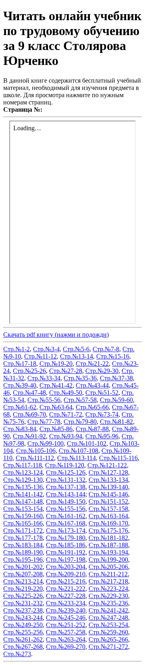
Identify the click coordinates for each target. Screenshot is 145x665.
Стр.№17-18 (19, 363)
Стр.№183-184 (23, 545)
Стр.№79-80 (80, 421)
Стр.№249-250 (23, 624)
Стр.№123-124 (23, 472)
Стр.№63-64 (55, 407)
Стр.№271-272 (108, 646)
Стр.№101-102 (86, 443)
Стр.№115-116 (118, 457)
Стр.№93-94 (65, 436)
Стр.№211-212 (108, 574)
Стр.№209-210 (65, 574)
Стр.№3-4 (46, 349)
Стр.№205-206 (108, 566)
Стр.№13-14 (76, 356)
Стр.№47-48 (29, 392)
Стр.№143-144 (65, 494)
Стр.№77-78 (43, 421)
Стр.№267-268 (23, 646)
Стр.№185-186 (65, 545)
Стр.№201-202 (23, 566)
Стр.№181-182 (108, 537)
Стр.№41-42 (55, 385)
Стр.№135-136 (23, 487)
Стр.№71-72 (65, 414)
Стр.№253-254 (108, 624)
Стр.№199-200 (108, 559)
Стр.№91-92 (29, 436)
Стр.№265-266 (108, 639)
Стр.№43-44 (92, 385)
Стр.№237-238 (23, 610)
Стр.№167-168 (65, 523)
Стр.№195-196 (23, 559)
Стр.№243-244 (23, 617)
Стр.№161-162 (65, 516)
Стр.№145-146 (108, 494)
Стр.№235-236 (108, 603)
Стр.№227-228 (65, 595)
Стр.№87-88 (92, 428)
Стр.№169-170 (108, 523)
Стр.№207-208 (23, 574)
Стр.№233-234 (65, 603)
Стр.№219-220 (23, 588)
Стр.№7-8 (106, 349)
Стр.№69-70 (29, 414)
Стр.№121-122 (107, 465)
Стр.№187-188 (108, 545)
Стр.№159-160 (23, 516)
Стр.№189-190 (23, 552)
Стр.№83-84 (19, 428)
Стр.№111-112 (35, 457)
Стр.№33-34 (43, 378)
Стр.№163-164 (108, 516)
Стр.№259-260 (108, 632)
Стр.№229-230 (108, 595)
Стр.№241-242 (108, 610)
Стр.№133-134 (108, 479)
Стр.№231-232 (23, 603)
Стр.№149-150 (65, 501)
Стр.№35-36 (80, 378)
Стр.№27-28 (65, 370)
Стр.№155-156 (65, 508)
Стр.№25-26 (29, 370)
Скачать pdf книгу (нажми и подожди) (56, 334)
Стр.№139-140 (108, 487)
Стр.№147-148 (23, 501)
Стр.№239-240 (65, 610)
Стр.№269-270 (65, 646)
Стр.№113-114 (76, 457)
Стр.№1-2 (16, 349)
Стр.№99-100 (45, 443)
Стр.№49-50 (65, 392)
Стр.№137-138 (65, 487)
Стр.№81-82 (116, 421)
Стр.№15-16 (112, 356)
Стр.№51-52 (101, 392)
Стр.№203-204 (65, 566)
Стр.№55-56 (43, 399)
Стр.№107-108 (78, 450)
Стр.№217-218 (108, 581)
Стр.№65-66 (92, 407)
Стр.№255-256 (23, 632)
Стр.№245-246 (65, 617)
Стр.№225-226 (23, 595)
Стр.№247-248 (108, 617)
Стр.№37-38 (116, 378)
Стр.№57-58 (80, 399)
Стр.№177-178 (23, 537)
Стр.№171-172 (23, 530)
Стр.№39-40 (19, 385)
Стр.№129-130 (23, 479)
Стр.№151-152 (108, 501)
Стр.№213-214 (23, 581)
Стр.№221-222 (65, 588)
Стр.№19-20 (55, 363)
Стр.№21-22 (92, 363)
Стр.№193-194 (108, 552)
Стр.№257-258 (65, 632)
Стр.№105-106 (36, 450)
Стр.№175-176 (108, 530)
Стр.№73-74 (101, 414)
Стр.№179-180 (65, 537)
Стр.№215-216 (65, 581)
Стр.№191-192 (65, 552)
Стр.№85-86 (55, 428)
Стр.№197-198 (65, 559)
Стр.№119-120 (64, 465)
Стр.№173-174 (65, 530)
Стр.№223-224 (108, 588)
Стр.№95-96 (101, 436)
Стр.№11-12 (40, 356)
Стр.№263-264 (65, 639)
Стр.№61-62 (19, 407)
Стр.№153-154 (23, 508)
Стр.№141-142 (23, 494)
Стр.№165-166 (23, 523)
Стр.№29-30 (101, 370)
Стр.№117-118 (22, 465)
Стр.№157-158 (108, 508)
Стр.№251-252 (65, 624)
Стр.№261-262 (23, 639)
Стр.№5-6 (76, 349)
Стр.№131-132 (65, 479)
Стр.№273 (17, 653)
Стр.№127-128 (108, 472)
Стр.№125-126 (65, 472)
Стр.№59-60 (116, 399)
